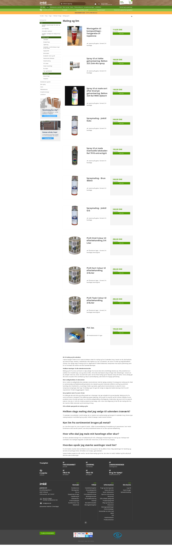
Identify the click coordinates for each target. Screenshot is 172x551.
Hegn (47, 7)
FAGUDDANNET (69, 465)
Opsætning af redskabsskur (75, 497)
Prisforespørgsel (74, 500)
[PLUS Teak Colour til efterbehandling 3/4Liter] (75, 307)
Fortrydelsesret (91, 492)
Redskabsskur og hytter (56, 7)
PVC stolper (45, 63)
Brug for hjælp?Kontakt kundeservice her (106, 4)
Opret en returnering (107, 494)
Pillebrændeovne (78, 7)
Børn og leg (66, 7)
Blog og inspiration (108, 503)
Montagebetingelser (90, 505)
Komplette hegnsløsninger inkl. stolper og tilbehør (51, 25)
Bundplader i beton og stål (49, 55)
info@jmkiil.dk (47, 503)
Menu (44, 7)
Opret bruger (127, 490)
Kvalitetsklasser (109, 517)
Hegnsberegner (101, 10)
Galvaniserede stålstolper (48, 58)
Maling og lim (46, 73)
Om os (77, 492)
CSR (113, 515)
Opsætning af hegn (73, 494)
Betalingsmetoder (91, 496)
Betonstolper (46, 53)
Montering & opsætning (126, 7)
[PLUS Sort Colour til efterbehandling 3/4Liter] (75, 277)
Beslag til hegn (46, 42)
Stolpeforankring (47, 61)
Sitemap (94, 500)
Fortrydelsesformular (90, 494)
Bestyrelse (111, 496)
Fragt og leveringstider (107, 488)
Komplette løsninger (89, 7)
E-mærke (43, 474)
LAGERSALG (98, 7)
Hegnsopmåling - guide (82, 10)
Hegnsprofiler (46, 50)
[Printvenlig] (131, 16)
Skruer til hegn (46, 76)
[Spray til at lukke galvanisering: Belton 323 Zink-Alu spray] (75, 68)
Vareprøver (45, 78)
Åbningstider (75, 490)
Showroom (110, 505)
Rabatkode (76, 505)
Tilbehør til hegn (45, 37)
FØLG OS (66, 473)
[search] (61, 4)
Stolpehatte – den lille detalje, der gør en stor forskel (51, 47)
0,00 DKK (126, 1)
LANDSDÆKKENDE (116, 465)
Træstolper (45, 39)
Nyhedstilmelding (126, 492)
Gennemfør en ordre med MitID (106, 512)
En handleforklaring (90, 498)
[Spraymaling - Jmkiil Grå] (75, 217)
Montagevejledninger (107, 507)
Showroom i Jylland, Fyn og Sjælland (123, 10)
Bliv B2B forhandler (90, 503)
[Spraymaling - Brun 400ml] (75, 187)
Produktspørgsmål (108, 500)
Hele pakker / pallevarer (47, 31)
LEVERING (90, 465)
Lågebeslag (45, 44)
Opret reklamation (108, 492)
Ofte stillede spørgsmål (107, 498)
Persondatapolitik (91, 490)
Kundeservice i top (73, 503)
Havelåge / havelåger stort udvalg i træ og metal (51, 34)
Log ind (129, 488)
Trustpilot (64, 10)
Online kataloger (109, 509)
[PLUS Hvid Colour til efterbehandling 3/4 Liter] (75, 247)
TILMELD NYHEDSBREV (47, 533)
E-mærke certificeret (48, 10)
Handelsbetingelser (90, 488)
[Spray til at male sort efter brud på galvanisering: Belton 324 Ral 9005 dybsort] (75, 98)
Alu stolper (45, 68)
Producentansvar (109, 519)
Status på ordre (109, 490)
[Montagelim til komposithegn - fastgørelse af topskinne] (75, 38)
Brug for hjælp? (115, 473)
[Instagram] (86, 522)
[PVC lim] (75, 337)
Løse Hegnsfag (45, 28)
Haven (71, 7)
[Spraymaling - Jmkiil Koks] (75, 128)
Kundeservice (75, 488)
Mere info (121, 33)
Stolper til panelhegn (47, 66)
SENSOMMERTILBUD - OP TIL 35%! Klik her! (86, 13)
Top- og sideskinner (47, 71)
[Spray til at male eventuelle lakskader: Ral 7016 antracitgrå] (75, 157)
